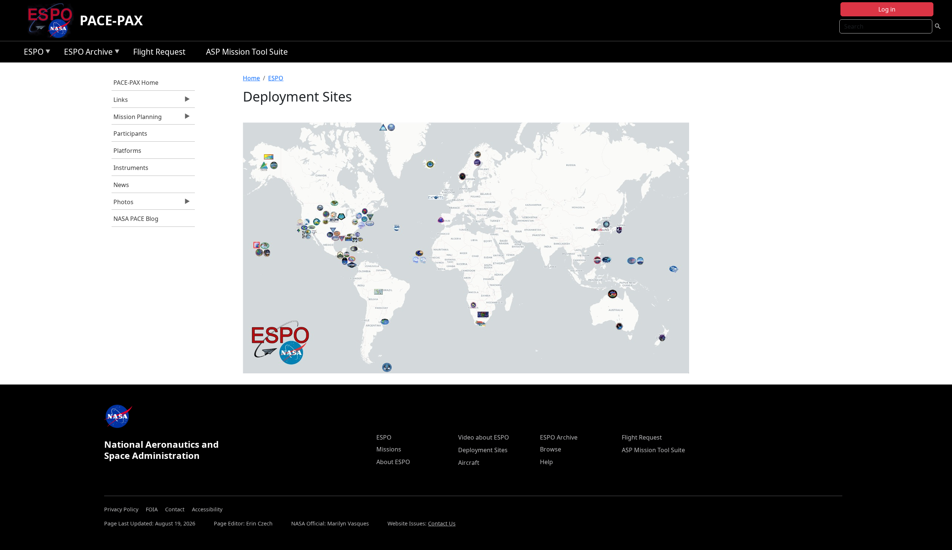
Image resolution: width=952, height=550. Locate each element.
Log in (886, 9)
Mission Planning (137, 119)
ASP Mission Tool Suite (247, 51)
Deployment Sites (483, 450)
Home (251, 78)
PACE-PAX (111, 20)
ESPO (32, 52)
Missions (388, 449)
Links (120, 101)
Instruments (130, 168)
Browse (550, 449)
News (121, 185)
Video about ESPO (483, 437)
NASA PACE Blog (135, 219)
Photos (123, 204)
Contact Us (442, 523)
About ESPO (393, 462)
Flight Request (159, 51)
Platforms (127, 151)
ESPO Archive (86, 52)
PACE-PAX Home (135, 82)
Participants (130, 133)
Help (546, 462)
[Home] (53, 20)
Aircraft (468, 463)
